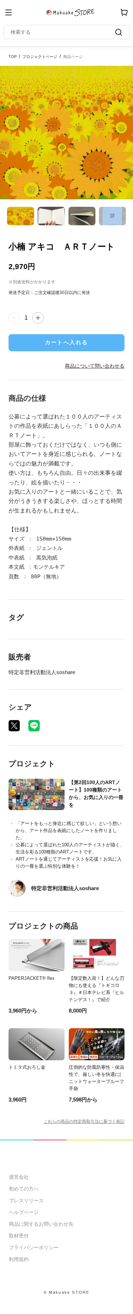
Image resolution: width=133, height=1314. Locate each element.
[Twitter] (14, 725)
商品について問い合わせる (94, 366)
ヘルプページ (24, 1212)
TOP (13, 56)
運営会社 (19, 1177)
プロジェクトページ (39, 56)
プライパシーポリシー (34, 1247)
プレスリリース (26, 1200)
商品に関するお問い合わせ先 (41, 1224)
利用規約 (19, 1259)
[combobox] (63, 32)
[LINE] (34, 725)
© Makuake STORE (67, 1292)
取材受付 (19, 1236)
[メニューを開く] (8, 12)
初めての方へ (24, 1189)
